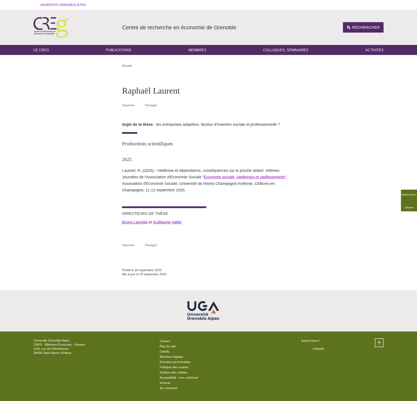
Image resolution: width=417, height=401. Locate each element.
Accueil (127, 65)
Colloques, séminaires (285, 50)
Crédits (164, 351)
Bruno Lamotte (135, 222)
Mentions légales (171, 356)
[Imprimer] (140, 105)
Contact (165, 341)
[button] (61, 5)
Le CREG (41, 50)
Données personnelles (175, 362)
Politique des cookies (174, 367)
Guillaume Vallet (167, 222)
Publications (118, 50)
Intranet (165, 382)
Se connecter (169, 388)
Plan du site (168, 346)
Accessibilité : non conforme (179, 377)
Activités (374, 50)
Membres (197, 50)
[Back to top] (379, 342)
